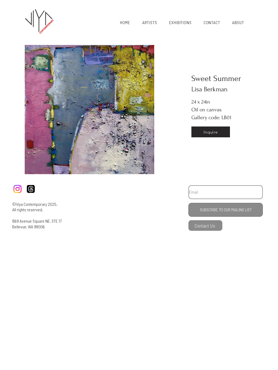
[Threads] (31, 189)
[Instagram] (17, 189)
